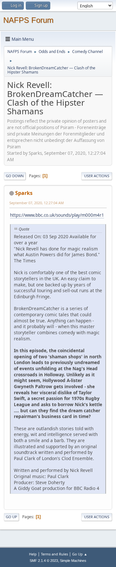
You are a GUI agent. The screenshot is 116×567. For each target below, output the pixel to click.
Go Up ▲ (79, 554)
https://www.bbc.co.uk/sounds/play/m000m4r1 (57, 215)
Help (33, 554)
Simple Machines (73, 561)
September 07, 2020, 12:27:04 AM (36, 202)
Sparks (24, 192)
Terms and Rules (54, 554)
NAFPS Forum (28, 20)
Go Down (15, 175)
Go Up (11, 516)
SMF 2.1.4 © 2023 (44, 561)
